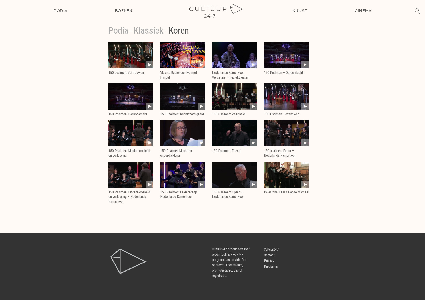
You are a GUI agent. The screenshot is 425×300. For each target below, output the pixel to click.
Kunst (299, 10)
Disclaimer (271, 266)
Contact (269, 255)
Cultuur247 (271, 249)
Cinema (363, 10)
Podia (60, 10)
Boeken (124, 10)
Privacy (269, 261)
